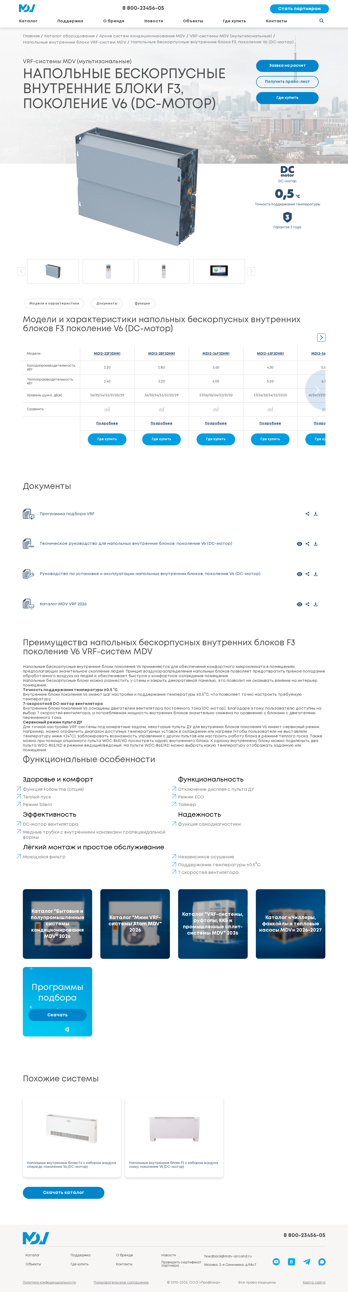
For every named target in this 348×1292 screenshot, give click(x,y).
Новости (153, 21)
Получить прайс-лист (287, 81)
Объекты (193, 21)
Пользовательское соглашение (121, 1282)
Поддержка (70, 21)
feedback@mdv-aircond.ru (228, 1256)
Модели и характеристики (54, 303)
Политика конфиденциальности (49, 1282)
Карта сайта (314, 1282)
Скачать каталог (63, 1193)
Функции (142, 303)
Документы (106, 303)
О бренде (114, 21)
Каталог (28, 21)
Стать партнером (299, 9)
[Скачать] (316, 514)
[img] (57, 924)
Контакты (276, 21)
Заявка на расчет (287, 65)
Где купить (234, 21)
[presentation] (21, 271)
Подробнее (107, 423)
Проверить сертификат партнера (181, 1264)
